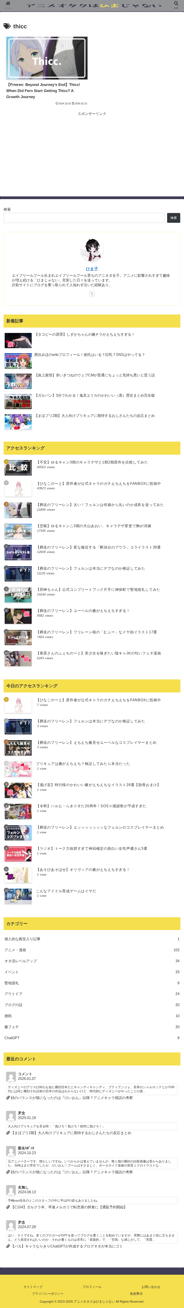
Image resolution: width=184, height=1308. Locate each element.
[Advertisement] (92, 148)
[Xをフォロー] (92, 294)
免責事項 (136, 1293)
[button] (170, 866)
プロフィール (92, 1287)
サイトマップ (33, 1287)
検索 (7, 209)
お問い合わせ (151, 1287)
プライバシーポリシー (48, 1293)
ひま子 (92, 269)
